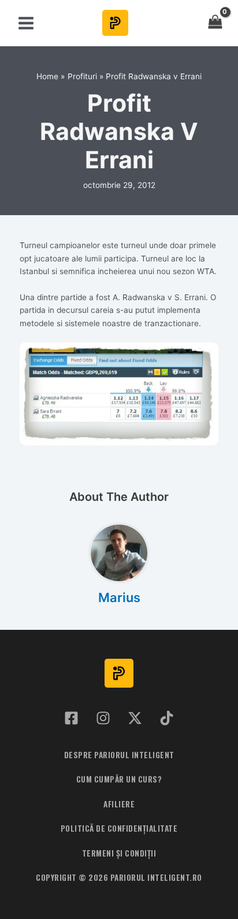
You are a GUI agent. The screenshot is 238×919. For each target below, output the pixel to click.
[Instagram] (103, 718)
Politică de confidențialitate (119, 828)
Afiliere (119, 804)
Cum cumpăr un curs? (119, 779)
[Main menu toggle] (26, 23)
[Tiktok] (166, 718)
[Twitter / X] (135, 718)
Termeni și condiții (119, 853)
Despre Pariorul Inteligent (119, 755)
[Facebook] (71, 718)
